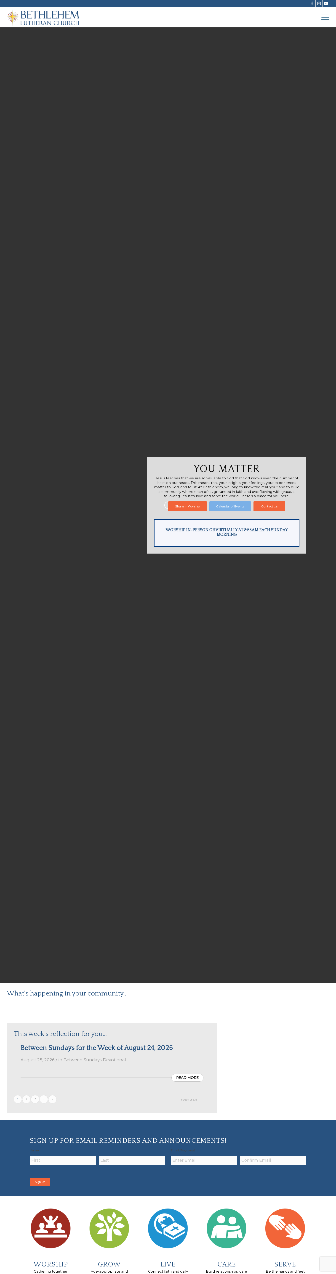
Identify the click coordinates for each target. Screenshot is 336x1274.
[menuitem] (323, 17)
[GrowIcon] (109, 1228)
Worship (51, 1264)
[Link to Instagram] (319, 3)
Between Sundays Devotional (95, 1059)
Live (168, 1264)
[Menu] (323, 17)
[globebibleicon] (168, 1228)
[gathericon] (227, 1228)
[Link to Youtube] (326, 3)
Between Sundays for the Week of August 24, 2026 (97, 1048)
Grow (109, 1264)
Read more (187, 1077)
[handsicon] (285, 1228)
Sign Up (40, 1182)
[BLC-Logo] (45, 17)
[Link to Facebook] (312, 3)
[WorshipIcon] (51, 1228)
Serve (285, 1264)
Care (226, 1264)
